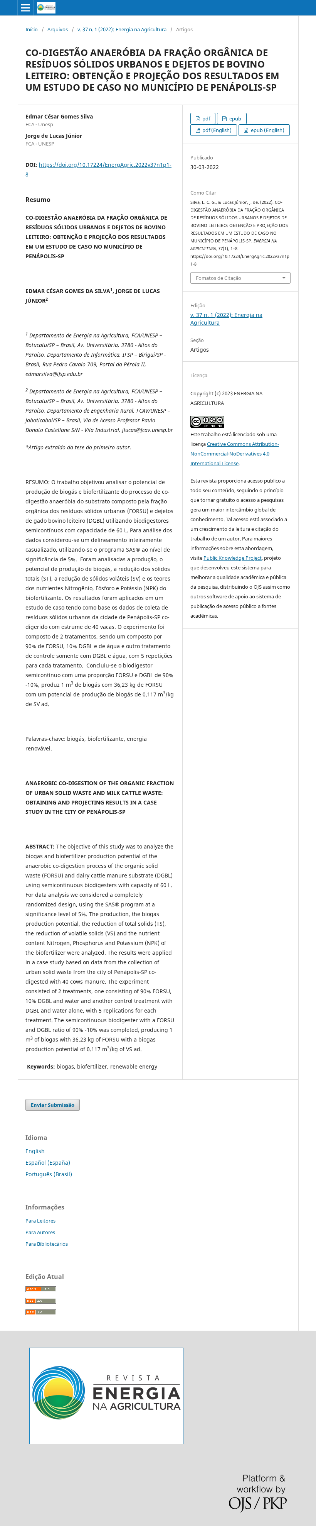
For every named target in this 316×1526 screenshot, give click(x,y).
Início (31, 29)
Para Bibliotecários (46, 1243)
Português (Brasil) (48, 1174)
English (35, 1151)
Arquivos (57, 29)
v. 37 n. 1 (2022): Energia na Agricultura (121, 29)
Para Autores (40, 1232)
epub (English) (267, 130)
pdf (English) (216, 130)
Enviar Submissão (52, 1104)
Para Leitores (40, 1220)
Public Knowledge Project (232, 557)
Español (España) (47, 1162)
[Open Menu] (25, 7)
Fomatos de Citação (218, 277)
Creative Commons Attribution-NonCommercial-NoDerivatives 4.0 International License (234, 453)
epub (234, 118)
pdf (205, 118)
